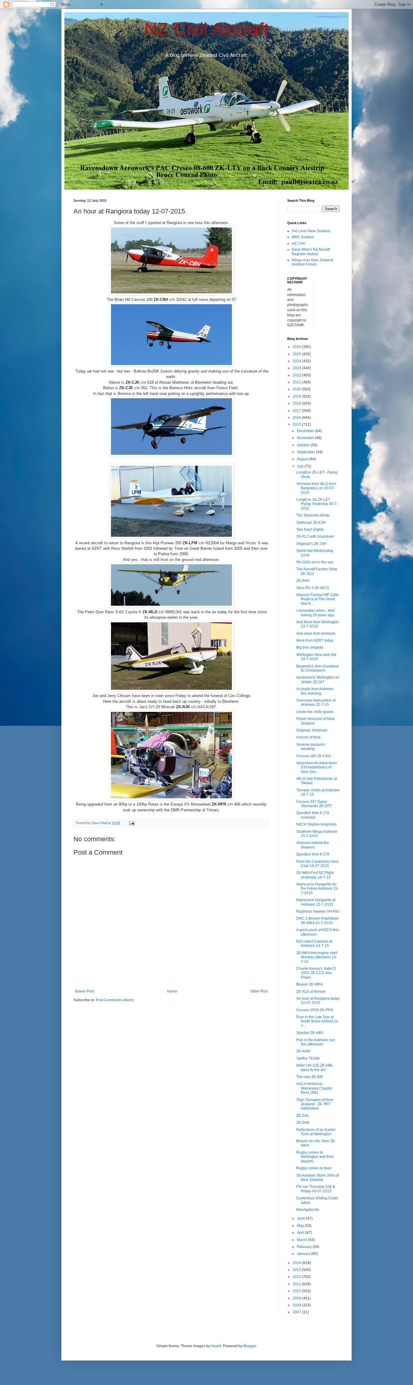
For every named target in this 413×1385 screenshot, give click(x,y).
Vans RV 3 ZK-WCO (312, 588)
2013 (297, 1270)
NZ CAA (298, 243)
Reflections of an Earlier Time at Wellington (316, 1132)
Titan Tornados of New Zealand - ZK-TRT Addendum (314, 1104)
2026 (297, 347)
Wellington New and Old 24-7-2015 (316, 657)
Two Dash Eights (310, 529)
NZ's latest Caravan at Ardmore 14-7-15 (314, 943)
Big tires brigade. (310, 647)
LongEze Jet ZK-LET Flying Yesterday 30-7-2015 (317, 503)
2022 (297, 375)
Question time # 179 (312, 854)
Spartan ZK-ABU (310, 1033)
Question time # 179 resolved (312, 815)
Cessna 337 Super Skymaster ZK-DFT (314, 804)
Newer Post (84, 991)
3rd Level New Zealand (311, 231)
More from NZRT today (314, 640)
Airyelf (216, 1346)
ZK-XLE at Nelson (311, 991)
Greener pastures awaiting (310, 746)
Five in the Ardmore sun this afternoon (315, 1042)
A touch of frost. (308, 737)
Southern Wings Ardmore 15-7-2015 (316, 833)
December (306, 431)
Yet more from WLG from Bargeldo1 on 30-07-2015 (316, 488)
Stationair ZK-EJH (311, 522)
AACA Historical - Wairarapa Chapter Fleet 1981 (314, 1088)
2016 (297, 418)
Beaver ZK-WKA (309, 984)
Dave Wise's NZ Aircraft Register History (311, 251)
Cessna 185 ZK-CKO (313, 756)
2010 (297, 1291)
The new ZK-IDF (309, 1077)
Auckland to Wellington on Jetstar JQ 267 (317, 679)
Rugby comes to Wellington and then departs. (315, 1156)
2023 (297, 368)
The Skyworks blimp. (313, 515)
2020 (297, 389)
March (302, 1240)
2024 (297, 361)
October (304, 445)
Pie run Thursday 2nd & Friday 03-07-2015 (315, 1189)
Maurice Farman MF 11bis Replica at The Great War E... (317, 599)
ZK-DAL (302, 1115)
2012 (297, 1277)
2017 (297, 411)
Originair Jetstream (311, 730)
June (301, 1218)
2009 (297, 1298)
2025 (297, 354)
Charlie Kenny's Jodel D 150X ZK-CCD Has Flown (316, 972)
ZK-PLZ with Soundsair (315, 536)
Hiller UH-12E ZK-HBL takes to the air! (314, 1067)
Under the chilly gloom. (315, 712)
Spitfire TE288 (308, 1058)
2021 (297, 382)
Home (172, 991)
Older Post (259, 991)
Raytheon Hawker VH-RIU (318, 911)
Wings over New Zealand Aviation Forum (312, 262)
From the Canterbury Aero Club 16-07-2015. (317, 863)
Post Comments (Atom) (115, 1000)
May (301, 1226)
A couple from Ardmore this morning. (314, 691)
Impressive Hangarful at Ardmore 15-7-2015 (315, 902)
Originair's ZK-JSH (311, 544)
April (301, 1232)
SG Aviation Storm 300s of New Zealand (317, 1177)
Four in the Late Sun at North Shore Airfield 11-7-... (317, 1021)
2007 (297, 1312)
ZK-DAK (303, 1122)
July (300, 466)
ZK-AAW (303, 1051)
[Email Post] (131, 823)
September (306, 452)
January (304, 1254)
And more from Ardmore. (316, 633)
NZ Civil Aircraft (206, 29)
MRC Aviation (303, 237)
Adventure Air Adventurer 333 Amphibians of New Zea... (316, 767)
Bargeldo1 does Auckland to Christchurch (317, 668)
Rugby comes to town (314, 1168)
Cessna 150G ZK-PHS (314, 1010)
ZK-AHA (303, 580)
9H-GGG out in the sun (314, 562)
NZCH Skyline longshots (316, 824)
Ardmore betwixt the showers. (312, 845)
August (303, 459)
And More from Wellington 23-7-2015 (317, 624)
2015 (297, 424)
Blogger (249, 1346)
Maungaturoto (307, 1209)
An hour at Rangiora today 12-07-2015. (318, 1000)
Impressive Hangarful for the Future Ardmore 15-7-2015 (317, 888)
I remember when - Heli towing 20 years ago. (315, 612)
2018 (297, 403)
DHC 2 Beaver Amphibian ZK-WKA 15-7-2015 (317, 920)
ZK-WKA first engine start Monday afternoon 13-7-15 (316, 957)
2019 (297, 396)
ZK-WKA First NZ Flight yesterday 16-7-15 (314, 875)
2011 (297, 1284)
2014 (297, 1263)
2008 (297, 1305)
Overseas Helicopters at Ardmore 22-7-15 (316, 702)
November (306, 438)
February (305, 1247)
